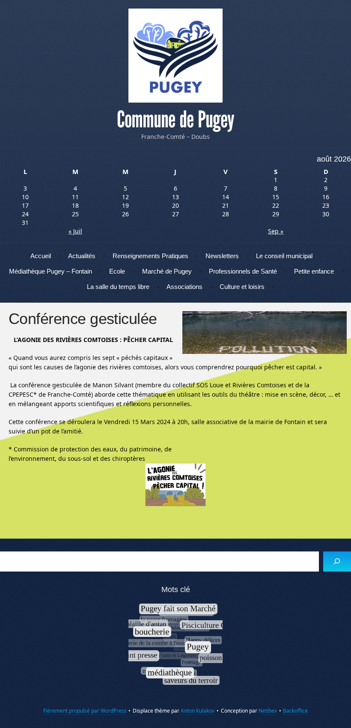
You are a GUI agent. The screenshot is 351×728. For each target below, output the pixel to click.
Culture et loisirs (242, 286)
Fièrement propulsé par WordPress (85, 710)
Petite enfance (314, 271)
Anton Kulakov (197, 710)
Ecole (117, 271)
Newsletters (222, 255)
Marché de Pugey (167, 271)
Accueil (40, 255)
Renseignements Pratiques (150, 255)
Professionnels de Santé (243, 271)
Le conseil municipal (284, 255)
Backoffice (295, 710)
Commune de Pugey (175, 119)
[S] (337, 561)
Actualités (81, 255)
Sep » (275, 231)
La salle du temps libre (118, 286)
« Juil (75, 231)
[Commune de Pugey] (175, 56)
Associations (184, 286)
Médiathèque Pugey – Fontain (50, 271)
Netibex (268, 710)
